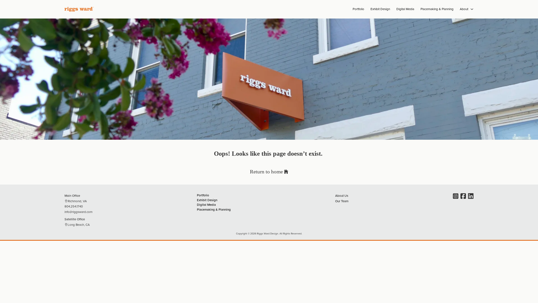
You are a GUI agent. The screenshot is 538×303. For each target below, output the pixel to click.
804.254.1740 (74, 206)
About (464, 9)
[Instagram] (455, 196)
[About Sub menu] (471, 9)
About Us (341, 195)
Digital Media (405, 9)
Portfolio (358, 9)
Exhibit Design (380, 9)
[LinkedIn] (470, 196)
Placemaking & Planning (437, 9)
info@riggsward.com (78, 212)
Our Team (341, 201)
